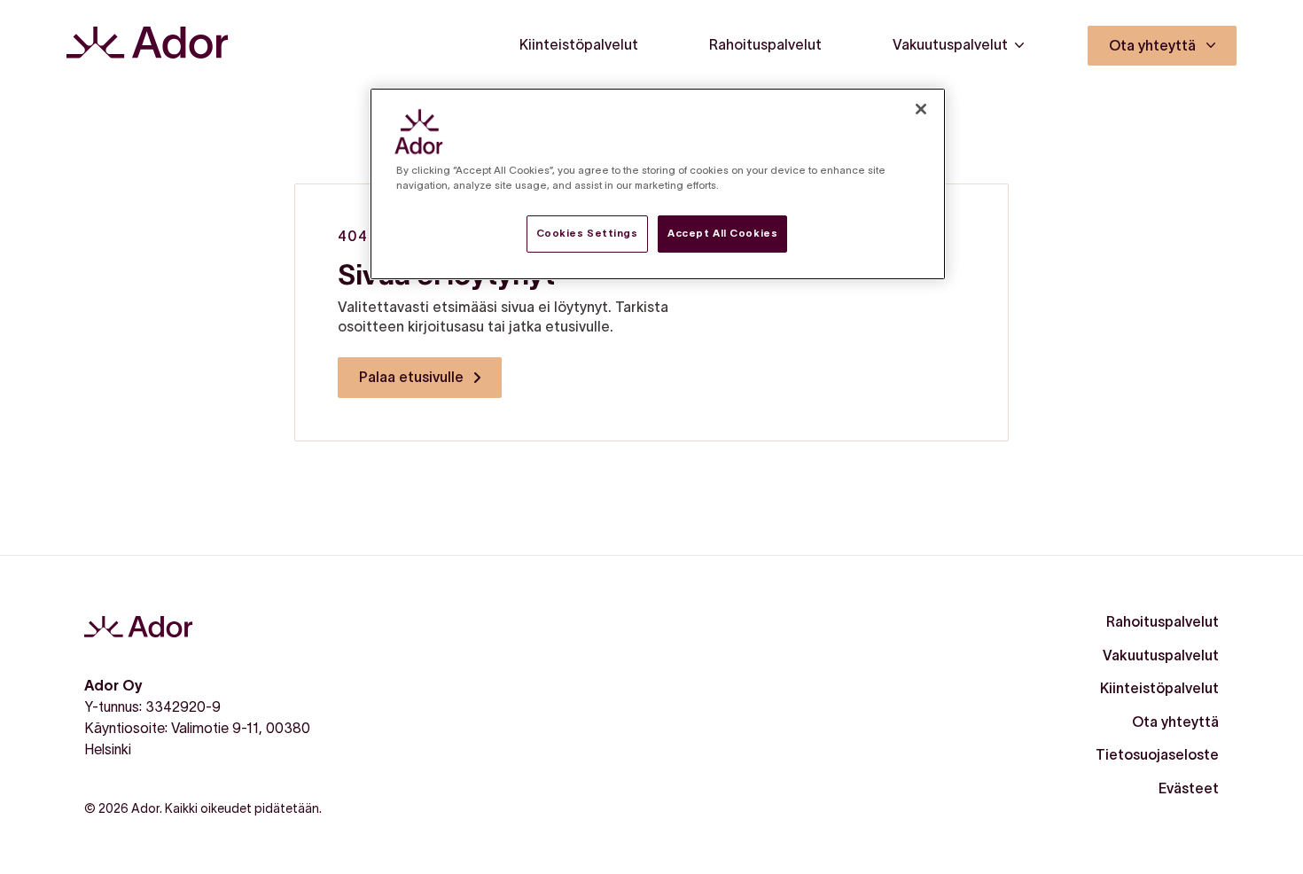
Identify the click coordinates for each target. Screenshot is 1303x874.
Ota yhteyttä (1175, 722)
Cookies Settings (587, 233)
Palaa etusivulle (411, 377)
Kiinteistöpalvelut (1159, 688)
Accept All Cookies (722, 233)
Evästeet (1189, 788)
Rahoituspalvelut (1162, 621)
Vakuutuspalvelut (1161, 655)
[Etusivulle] (147, 46)
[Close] (920, 109)
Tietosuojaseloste (1157, 754)
